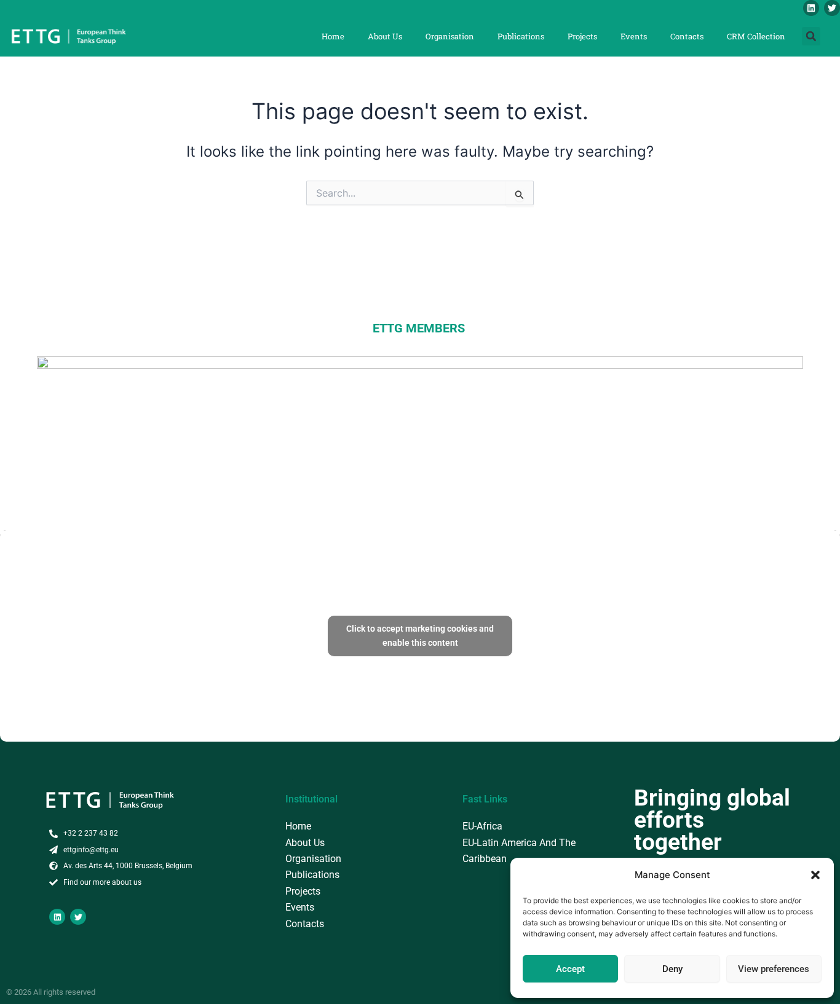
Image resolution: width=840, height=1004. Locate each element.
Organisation (450, 36)
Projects (582, 36)
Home (333, 36)
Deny (672, 969)
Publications (520, 36)
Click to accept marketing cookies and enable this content (420, 636)
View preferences (773, 969)
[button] (815, 875)
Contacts (686, 36)
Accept (570, 969)
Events (633, 36)
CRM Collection (756, 36)
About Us (385, 36)
